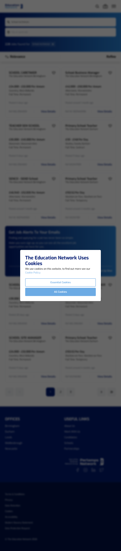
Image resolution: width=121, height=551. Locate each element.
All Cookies (60, 291)
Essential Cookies (60, 282)
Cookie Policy (32, 272)
